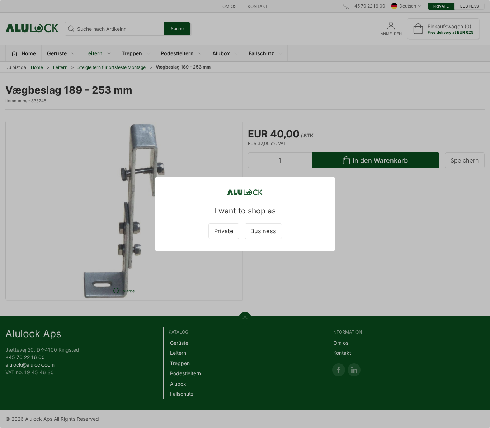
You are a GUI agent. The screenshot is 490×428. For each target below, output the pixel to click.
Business (263, 231)
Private (224, 231)
